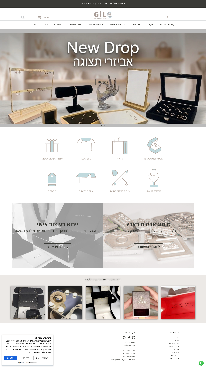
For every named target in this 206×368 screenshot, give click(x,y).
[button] (166, 24)
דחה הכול (25, 358)
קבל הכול (11, 358)
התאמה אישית (42, 358)
